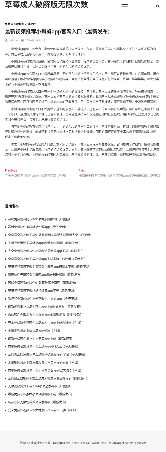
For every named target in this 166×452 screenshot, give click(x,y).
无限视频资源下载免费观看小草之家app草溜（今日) (43, 362)
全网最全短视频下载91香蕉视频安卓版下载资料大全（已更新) (49, 235)
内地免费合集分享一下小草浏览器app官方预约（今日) (44, 370)
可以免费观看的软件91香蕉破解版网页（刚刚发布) (42, 282)
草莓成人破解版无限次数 (46, 4)
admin (13, 40)
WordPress (99, 443)
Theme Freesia (79, 443)
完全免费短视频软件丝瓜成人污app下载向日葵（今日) (44, 322)
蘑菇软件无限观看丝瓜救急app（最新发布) (37, 402)
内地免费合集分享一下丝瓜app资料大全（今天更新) (43, 346)
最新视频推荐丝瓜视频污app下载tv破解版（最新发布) (44, 306)
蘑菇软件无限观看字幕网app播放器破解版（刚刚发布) (44, 274)
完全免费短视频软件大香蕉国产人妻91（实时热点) (42, 410)
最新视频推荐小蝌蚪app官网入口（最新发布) (57, 31)
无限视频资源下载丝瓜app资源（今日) (34, 330)
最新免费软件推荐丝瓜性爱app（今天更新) (37, 227)
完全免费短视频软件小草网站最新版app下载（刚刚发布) (46, 251)
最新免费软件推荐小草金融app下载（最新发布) (40, 394)
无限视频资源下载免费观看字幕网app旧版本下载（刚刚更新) (49, 266)
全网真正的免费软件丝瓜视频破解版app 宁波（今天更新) (46, 354)
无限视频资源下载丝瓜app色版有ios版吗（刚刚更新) (43, 243)
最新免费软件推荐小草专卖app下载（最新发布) (40, 338)
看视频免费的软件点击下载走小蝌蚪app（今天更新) (43, 299)
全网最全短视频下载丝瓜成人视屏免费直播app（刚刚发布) (47, 378)
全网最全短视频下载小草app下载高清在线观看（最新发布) (47, 259)
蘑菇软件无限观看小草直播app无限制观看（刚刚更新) (44, 314)
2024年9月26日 (35, 40)
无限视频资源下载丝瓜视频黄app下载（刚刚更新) (41, 291)
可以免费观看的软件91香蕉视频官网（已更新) (39, 219)
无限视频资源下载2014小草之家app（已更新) (39, 386)
